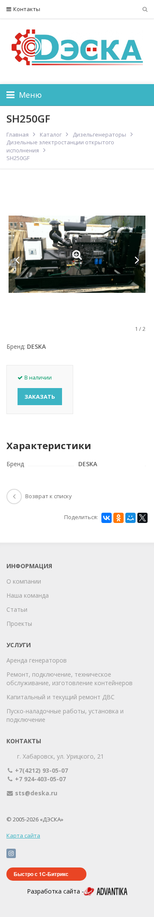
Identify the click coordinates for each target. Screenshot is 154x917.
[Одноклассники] (118, 518)
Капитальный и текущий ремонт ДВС (60, 697)
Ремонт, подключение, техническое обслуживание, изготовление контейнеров (69, 678)
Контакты (26, 9)
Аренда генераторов (36, 660)
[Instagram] (11, 853)
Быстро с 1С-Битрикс (41, 874)
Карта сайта (23, 835)
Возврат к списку (48, 496)
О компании (23, 581)
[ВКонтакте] (106, 518)
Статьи (16, 609)
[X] (142, 518)
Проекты (19, 623)
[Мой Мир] (130, 518)
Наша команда (27, 595)
